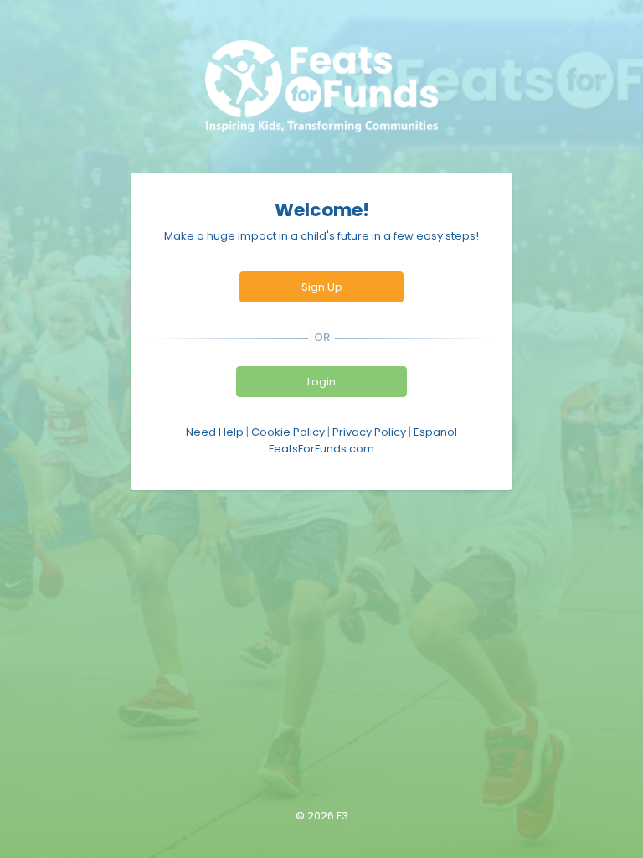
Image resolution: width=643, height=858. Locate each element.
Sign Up (321, 287)
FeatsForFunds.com (321, 449)
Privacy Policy (369, 432)
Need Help (215, 432)
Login (321, 382)
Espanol (435, 432)
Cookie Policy (288, 432)
